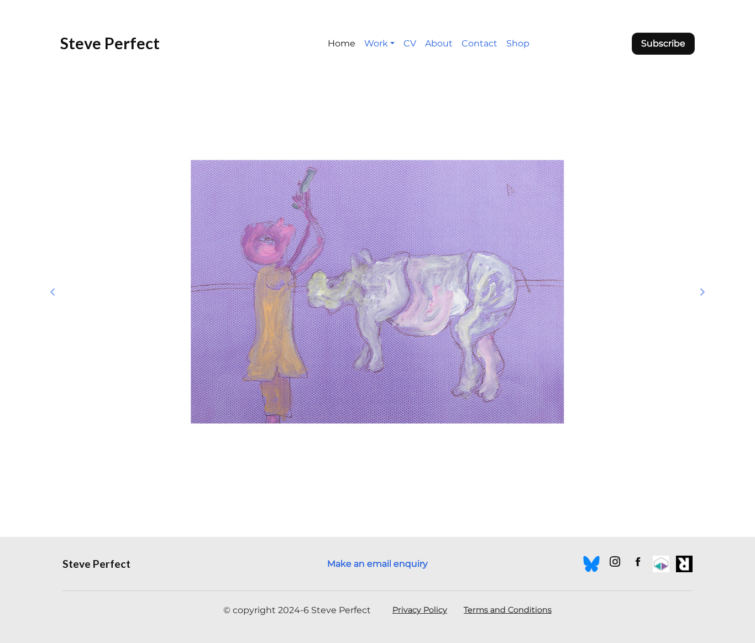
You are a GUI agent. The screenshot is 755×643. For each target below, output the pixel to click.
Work (376, 43)
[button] (53, 292)
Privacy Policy (419, 610)
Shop (517, 43)
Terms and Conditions (508, 610)
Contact (479, 43)
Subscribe (663, 43)
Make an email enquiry (377, 563)
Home (341, 43)
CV (409, 43)
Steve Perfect (110, 43)
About (439, 43)
